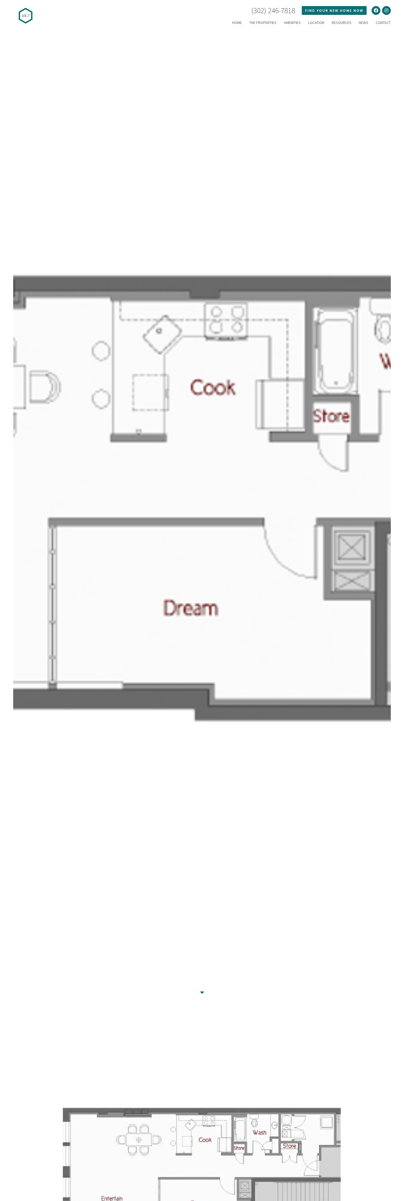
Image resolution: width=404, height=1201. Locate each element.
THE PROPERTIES (262, 22)
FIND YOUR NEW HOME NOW (334, 10)
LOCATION (316, 22)
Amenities (292, 22)
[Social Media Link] (376, 10)
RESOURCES (342, 22)
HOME (237, 22)
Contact (383, 22)
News (363, 22)
